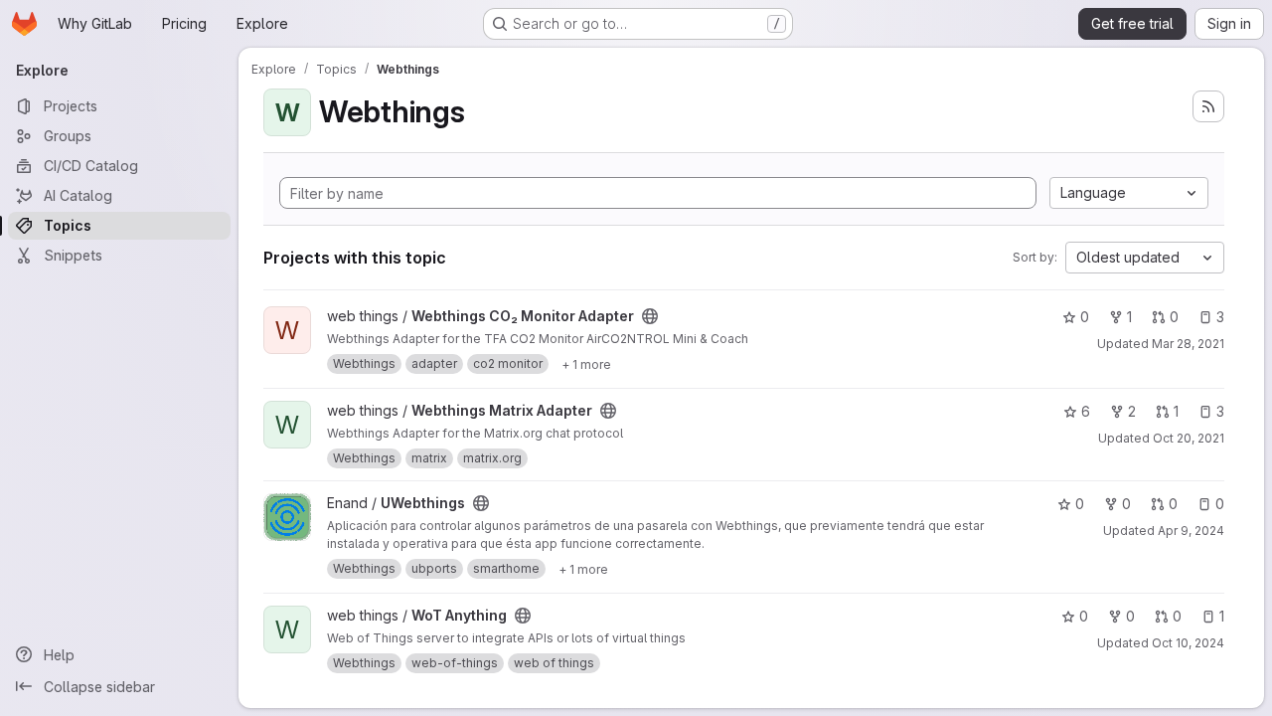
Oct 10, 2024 (1188, 642)
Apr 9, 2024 (1191, 530)
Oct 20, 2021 (1188, 438)
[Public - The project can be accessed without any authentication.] (650, 316)
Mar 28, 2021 (1188, 343)
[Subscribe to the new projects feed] (1208, 106)
